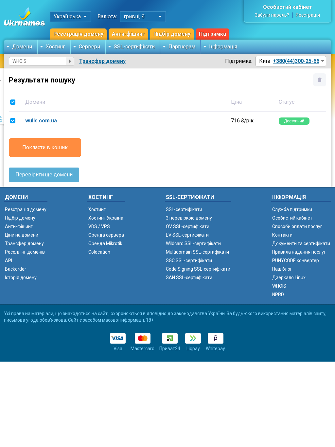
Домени (22, 47)
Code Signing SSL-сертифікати (198, 269)
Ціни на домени (21, 235)
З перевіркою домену (189, 218)
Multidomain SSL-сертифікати (197, 252)
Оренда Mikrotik (105, 243)
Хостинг (55, 47)
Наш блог (282, 269)
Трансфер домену (102, 61)
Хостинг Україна (105, 218)
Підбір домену (171, 34)
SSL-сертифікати (134, 47)
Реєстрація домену (78, 34)
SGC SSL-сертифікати (189, 260)
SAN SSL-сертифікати (189, 277)
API (8, 260)
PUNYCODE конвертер (295, 260)
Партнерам (181, 47)
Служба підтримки (292, 209)
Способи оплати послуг (297, 226)
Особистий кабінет (287, 7)
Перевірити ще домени (44, 174)
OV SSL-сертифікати (187, 226)
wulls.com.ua (41, 120)
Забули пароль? (272, 15)
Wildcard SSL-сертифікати (193, 243)
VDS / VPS (99, 226)
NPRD (278, 294)
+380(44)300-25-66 (296, 61)
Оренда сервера (106, 235)
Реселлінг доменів (25, 252)
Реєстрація (308, 15)
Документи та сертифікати (301, 243)
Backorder (15, 269)
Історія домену (21, 277)
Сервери (89, 47)
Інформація (223, 47)
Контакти (282, 235)
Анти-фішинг (128, 34)
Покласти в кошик (45, 147)
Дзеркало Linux (289, 277)
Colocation (99, 252)
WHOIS (279, 286)
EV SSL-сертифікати (187, 235)
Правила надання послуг (299, 252)
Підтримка (212, 34)
